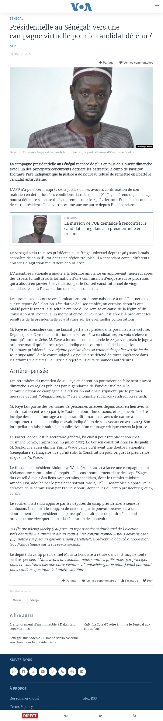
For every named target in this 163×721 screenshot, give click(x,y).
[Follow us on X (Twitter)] (33, 671)
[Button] (107, 62)
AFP (13, 46)
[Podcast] (72, 671)
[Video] (100, 715)
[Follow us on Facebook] (24, 671)
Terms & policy (21, 707)
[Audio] (65, 715)
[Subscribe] (82, 671)
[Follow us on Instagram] (53, 671)
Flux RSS (90, 699)
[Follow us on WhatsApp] (14, 671)
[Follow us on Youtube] (43, 671)
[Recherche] (134, 715)
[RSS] (62, 671)
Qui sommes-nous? (24, 699)
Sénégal (16, 18)
